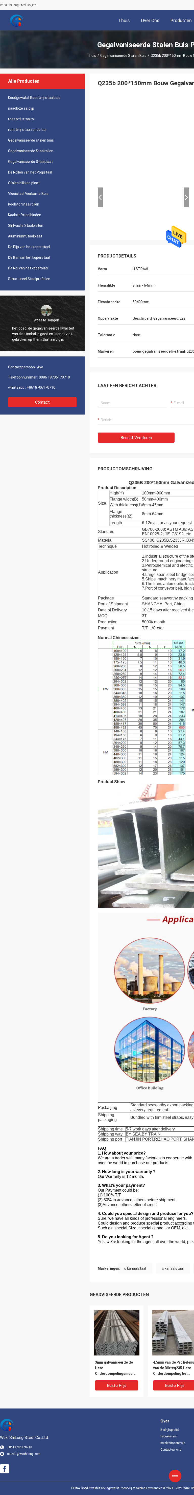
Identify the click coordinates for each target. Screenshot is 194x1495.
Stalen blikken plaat (24, 183)
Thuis (91, 56)
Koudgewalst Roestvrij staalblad (34, 98)
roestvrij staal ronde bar (27, 130)
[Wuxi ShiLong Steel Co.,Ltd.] (16, 20)
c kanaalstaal (173, 1268)
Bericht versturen (136, 437)
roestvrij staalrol (21, 119)
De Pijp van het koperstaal (29, 247)
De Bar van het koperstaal (29, 257)
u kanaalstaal (135, 1268)
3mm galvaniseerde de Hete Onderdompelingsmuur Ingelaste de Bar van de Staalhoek (114, 1368)
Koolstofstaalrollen (23, 204)
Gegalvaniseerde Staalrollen (30, 151)
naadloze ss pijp (21, 108)
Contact (42, 402)
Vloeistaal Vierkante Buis (28, 194)
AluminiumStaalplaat (25, 236)
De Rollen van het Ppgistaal (30, 172)
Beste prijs (116, 1385)
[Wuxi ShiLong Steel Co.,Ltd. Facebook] (4, 1468)
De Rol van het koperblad (28, 268)
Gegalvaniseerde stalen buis (123, 56)
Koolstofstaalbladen (24, 215)
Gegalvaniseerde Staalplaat (30, 162)
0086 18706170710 (54, 377)
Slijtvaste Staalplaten (25, 226)
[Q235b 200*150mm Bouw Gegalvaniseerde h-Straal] (116, 1332)
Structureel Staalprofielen (29, 279)
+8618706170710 (41, 387)
